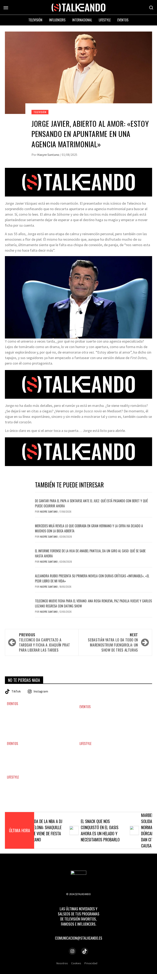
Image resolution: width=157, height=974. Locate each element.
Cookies (76, 963)
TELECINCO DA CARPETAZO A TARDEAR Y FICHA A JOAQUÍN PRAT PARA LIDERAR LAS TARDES (44, 642)
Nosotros (62, 963)
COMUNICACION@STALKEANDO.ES (78, 938)
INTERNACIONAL (82, 19)
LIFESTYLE (85, 744)
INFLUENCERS (57, 19)
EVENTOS (12, 704)
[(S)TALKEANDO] (78, 7)
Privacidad (90, 963)
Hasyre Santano (48, 155)
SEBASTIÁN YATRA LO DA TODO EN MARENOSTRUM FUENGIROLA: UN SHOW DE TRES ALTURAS (113, 642)
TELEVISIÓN (40, 112)
